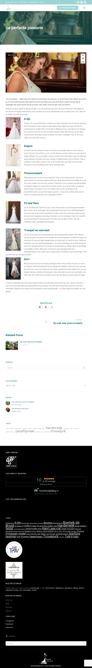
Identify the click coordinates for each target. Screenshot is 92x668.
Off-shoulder (58, 531)
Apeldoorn (60, 588)
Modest (33, 531)
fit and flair (41, 428)
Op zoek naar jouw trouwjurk (31, 342)
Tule (67, 536)
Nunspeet (68, 588)
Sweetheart (36, 536)
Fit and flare (42, 526)
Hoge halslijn (80, 526)
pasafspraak (25, 431)
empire (35, 428)
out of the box (10, 432)
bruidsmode (18, 428)
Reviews (9, 607)
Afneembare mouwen (36, 523)
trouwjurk (58, 431)
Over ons (9, 600)
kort (71, 428)
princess (37, 432)
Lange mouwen (68, 528)
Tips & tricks (12, 55)
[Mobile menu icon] (84, 8)
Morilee (51, 531)
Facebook (9, 624)
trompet (46, 432)
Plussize (80, 531)
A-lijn (17, 522)
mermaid (76, 428)
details (30, 428)
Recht (28, 534)
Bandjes (48, 522)
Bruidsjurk (18, 526)
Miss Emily (21, 531)
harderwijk (54, 428)
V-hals (74, 536)
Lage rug (55, 528)
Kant (45, 528)
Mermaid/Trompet (11, 531)
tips (42, 432)
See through (50, 534)
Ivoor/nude (31, 528)
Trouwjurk (50, 536)
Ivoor (9, 528)
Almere (81, 588)
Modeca (27, 531)
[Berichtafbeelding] (12, 345)
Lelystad (9, 590)
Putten (15, 590)
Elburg (75, 588)
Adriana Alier (25, 523)
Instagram (10, 621)
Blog (7, 604)
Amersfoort (50, 588)
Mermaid (78, 529)
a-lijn (7, 428)
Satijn (43, 533)
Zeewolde (27, 590)
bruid (11, 428)
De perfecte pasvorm (20, 408)
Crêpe (33, 526)
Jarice (39, 529)
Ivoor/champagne (19, 529)
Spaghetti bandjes (62, 534)
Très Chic (62, 537)
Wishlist (48, 8)
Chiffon (27, 525)
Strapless (25, 536)
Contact (9, 611)
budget (25, 428)
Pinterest (9, 627)
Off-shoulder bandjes (69, 531)
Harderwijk (65, 525)
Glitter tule (52, 526)
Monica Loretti (42, 531)
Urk (20, 590)
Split (18, 536)
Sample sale (35, 534)
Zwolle (34, 590)
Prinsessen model (16, 533)
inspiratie (66, 428)
